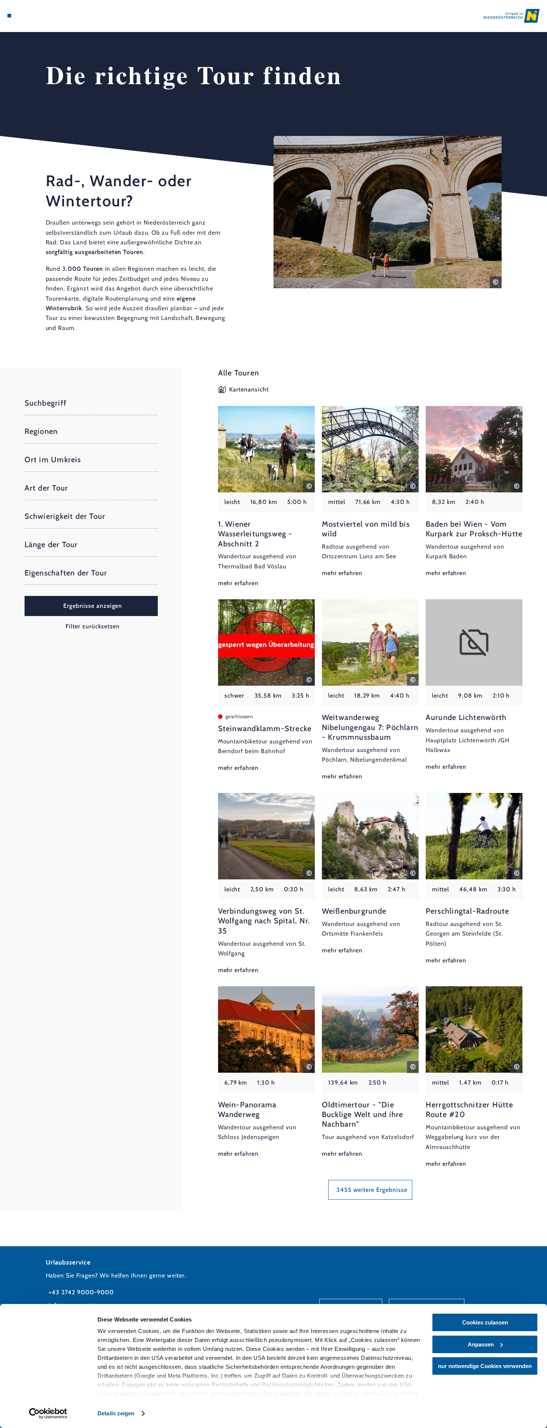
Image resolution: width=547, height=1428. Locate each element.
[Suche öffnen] (46, 16)
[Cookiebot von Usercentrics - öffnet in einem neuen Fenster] (48, 1413)
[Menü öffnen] (9, 16)
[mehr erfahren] (266, 497)
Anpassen (481, 1344)
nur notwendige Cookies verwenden (485, 1366)
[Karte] (27, 16)
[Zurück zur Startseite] (512, 16)
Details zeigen (115, 1413)
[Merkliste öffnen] (36, 16)
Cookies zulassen (485, 1322)
